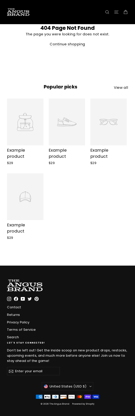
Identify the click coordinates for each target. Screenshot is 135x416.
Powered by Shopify (83, 403)
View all (121, 87)
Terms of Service (21, 329)
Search (13, 337)
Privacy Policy (18, 322)
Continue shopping (67, 44)
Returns (13, 314)
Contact (14, 307)
